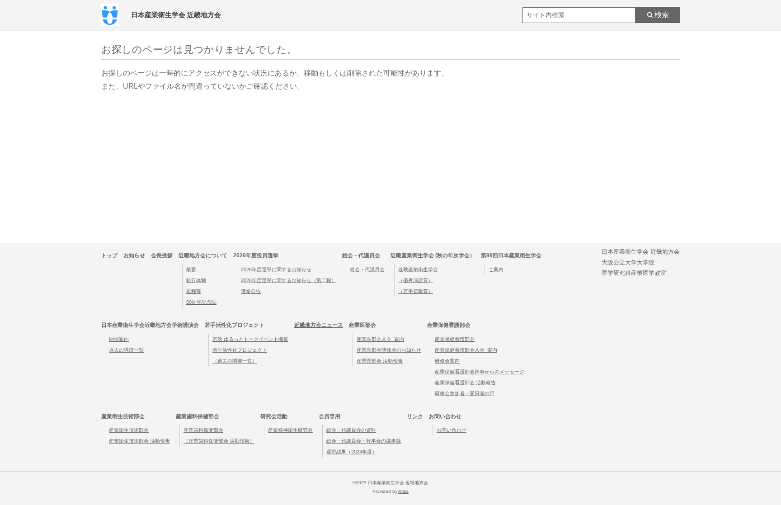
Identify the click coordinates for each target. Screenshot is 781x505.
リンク (415, 416)
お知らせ (134, 255)
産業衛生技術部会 (129, 430)
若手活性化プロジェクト (239, 350)
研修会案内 (447, 360)
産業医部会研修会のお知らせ (389, 350)
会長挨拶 (162, 255)
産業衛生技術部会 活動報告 (139, 441)
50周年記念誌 (201, 302)
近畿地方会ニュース (318, 325)
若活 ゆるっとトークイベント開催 (250, 339)
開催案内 (119, 339)
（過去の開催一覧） (234, 360)
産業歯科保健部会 (203, 430)
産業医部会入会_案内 (380, 339)
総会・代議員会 (367, 269)
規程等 (193, 291)
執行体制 (196, 280)
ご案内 (496, 269)
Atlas (403, 491)
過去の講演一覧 (126, 350)
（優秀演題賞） (415, 280)
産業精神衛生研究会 (290, 430)
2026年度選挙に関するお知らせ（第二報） (288, 280)
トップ (109, 255)
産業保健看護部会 (455, 339)
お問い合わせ (451, 430)
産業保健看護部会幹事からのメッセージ (479, 371)
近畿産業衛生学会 (418, 269)
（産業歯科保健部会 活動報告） (218, 441)
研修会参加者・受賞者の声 (464, 393)
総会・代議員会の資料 (351, 430)
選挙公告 (251, 291)
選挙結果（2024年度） (351, 451)
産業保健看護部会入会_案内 (466, 350)
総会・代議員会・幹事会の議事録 (363, 441)
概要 (191, 269)
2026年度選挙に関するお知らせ (276, 269)
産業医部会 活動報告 (380, 360)
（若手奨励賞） (415, 291)
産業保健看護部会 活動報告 (465, 382)
